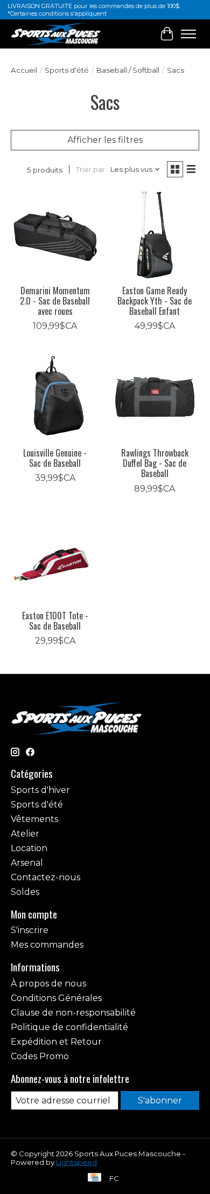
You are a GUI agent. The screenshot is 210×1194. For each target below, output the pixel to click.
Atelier (25, 834)
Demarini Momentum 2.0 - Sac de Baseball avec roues (55, 301)
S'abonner (160, 1100)
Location (29, 848)
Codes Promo (40, 1056)
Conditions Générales (56, 998)
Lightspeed (76, 1162)
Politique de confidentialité (69, 1027)
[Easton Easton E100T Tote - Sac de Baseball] (55, 559)
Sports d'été (67, 70)
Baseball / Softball (127, 70)
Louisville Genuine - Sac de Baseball (55, 458)
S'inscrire (29, 930)
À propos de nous (48, 983)
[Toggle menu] (188, 34)
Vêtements (34, 819)
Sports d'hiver (40, 790)
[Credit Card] (94, 1178)
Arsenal (27, 863)
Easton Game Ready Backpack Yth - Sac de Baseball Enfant (154, 301)
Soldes (25, 892)
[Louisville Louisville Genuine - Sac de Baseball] (55, 397)
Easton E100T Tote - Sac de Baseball (55, 620)
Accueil (24, 70)
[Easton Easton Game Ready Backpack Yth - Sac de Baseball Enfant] (154, 234)
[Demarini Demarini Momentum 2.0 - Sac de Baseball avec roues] (55, 234)
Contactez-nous (45, 877)
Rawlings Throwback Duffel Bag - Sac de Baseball (154, 463)
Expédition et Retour (56, 1042)
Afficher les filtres (105, 140)
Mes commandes (47, 945)
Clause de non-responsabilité (73, 1012)
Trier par (90, 169)
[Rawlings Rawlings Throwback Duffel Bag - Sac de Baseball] (154, 397)
